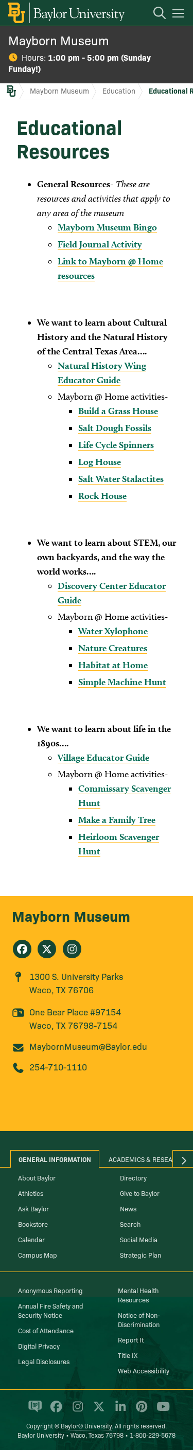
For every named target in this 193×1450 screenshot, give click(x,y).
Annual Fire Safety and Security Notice (50, 1310)
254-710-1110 (58, 1066)
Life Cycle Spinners (116, 444)
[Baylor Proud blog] (33, 1411)
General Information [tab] (55, 1158)
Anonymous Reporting (50, 1290)
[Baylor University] (65, 13)
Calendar (31, 1239)
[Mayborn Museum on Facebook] (22, 949)
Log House (99, 461)
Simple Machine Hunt (122, 681)
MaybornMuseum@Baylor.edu (88, 1046)
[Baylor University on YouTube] (160, 1411)
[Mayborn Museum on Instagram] (72, 949)
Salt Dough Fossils (114, 427)
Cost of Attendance (46, 1330)
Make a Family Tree (116, 819)
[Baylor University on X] (97, 1411)
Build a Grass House (118, 410)
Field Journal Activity (100, 244)
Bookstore (33, 1223)
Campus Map (37, 1254)
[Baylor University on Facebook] (54, 1411)
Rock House (102, 495)
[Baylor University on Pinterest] (139, 1411)
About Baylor (37, 1177)
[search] (154, 14)
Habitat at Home (113, 664)
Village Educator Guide (103, 757)
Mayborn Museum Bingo (107, 227)
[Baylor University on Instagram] (75, 1411)
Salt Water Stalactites (121, 478)
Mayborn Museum (58, 39)
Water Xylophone (113, 630)
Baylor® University (86, 1425)
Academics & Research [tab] (147, 1158)
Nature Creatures (112, 647)
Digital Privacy (39, 1345)
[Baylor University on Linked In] (118, 1411)
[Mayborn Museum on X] (47, 949)
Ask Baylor (33, 1208)
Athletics (30, 1192)
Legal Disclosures (43, 1361)
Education (118, 90)
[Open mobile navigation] (179, 15)
